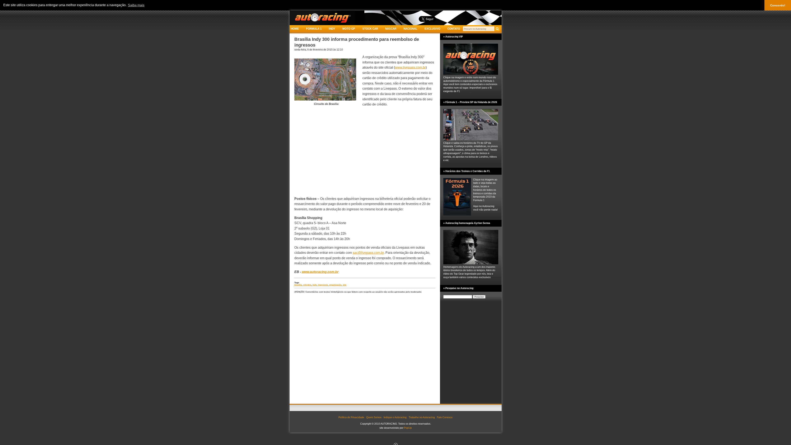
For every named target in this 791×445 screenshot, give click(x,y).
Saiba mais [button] (136, 5)
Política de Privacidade (351, 417)
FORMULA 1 (314, 28)
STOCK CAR (370, 28)
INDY (332, 28)
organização (335, 285)
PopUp (408, 427)
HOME (295, 28)
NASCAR (390, 28)
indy (314, 285)
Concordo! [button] (777, 5)
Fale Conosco (445, 417)
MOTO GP (348, 28)
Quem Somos (373, 417)
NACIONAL (410, 28)
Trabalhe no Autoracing (422, 417)
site (344, 285)
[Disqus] (364, 348)
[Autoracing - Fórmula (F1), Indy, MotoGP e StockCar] (322, 17)
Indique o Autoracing (395, 417)
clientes (307, 285)
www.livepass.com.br (410, 67)
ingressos (323, 285)
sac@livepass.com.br (368, 252)
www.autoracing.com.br (320, 272)
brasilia (298, 285)
